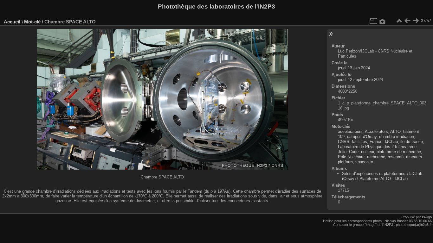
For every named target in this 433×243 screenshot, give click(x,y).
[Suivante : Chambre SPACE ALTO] (415, 21)
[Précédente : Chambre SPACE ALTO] (407, 21)
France (376, 141)
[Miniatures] (399, 21)
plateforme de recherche (399, 151)
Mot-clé (32, 21)
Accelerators (376, 131)
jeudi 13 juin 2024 (354, 67)
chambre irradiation (396, 136)
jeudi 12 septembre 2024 (360, 79)
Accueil (12, 21)
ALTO (395, 131)
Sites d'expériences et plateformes (373, 173)
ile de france (411, 141)
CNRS (343, 141)
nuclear (367, 151)
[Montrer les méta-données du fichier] (382, 21)
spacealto (364, 161)
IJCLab (391, 141)
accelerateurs (350, 131)
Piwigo (427, 217)
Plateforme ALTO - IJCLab (383, 178)
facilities (359, 141)
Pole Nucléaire (351, 156)
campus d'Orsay (362, 136)
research (396, 156)
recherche (376, 156)
